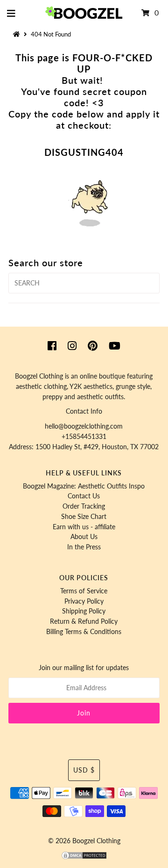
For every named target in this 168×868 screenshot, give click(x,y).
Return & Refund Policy (84, 621)
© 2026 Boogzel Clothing (84, 841)
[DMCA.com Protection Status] (84, 857)
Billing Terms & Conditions (83, 631)
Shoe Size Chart (83, 516)
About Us (84, 536)
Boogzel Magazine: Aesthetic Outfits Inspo (84, 486)
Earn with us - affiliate (84, 527)
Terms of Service (83, 591)
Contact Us (84, 496)
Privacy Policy (84, 601)
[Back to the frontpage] (17, 34)
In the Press (84, 547)
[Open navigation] (11, 13)
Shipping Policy (83, 611)
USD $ (84, 770)
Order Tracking (84, 506)
